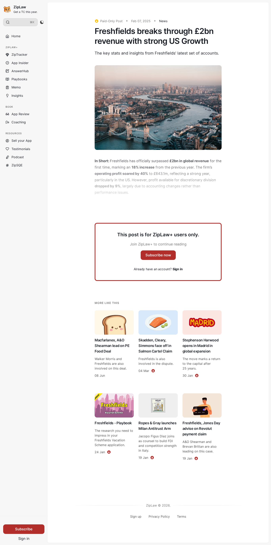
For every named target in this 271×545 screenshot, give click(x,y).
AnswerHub (20, 71)
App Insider (20, 63)
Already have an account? (158, 269)
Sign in (24, 538)
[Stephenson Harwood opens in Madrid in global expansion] (202, 344)
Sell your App (22, 141)
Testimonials (21, 149)
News (163, 21)
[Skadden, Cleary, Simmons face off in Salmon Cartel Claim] (158, 344)
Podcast (18, 157)
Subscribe (24, 529)
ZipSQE (17, 165)
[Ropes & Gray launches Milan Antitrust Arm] (158, 427)
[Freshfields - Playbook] (114, 427)
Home (16, 36)
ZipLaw (19, 7)
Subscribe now (158, 255)
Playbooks (19, 79)
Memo (16, 87)
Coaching (19, 122)
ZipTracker (19, 55)
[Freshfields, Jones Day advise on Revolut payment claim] (202, 427)
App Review (20, 114)
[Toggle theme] (42, 22)
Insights (17, 96)
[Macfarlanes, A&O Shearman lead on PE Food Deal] (114, 344)
